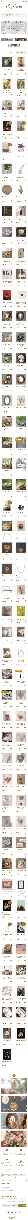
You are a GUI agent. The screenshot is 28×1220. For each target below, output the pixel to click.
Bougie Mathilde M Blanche (7, 935)
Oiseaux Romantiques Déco (21, 618)
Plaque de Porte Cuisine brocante (21, 260)
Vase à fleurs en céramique (21, 155)
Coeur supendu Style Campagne (21, 724)
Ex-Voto (21, 555)
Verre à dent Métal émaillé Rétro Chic (7, 999)
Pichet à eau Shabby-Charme (21, 176)
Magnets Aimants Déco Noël (7, 913)
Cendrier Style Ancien (21, 850)
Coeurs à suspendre (21, 703)
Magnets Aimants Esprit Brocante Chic (7, 1063)
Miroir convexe (21, 365)
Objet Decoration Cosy (7, 302)
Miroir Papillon (7, 344)
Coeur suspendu (21, 765)
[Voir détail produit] (25, 475)
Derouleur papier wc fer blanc (7, 597)
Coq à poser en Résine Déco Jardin (21, 450)
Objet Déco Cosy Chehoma (21, 597)
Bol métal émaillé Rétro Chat (7, 660)
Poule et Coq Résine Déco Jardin (7, 471)
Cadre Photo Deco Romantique (21, 871)
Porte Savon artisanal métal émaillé (7, 1042)
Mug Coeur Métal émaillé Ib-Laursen (21, 302)
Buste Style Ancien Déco (21, 197)
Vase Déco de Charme (21, 91)
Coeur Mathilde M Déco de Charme (7, 745)
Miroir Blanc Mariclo (7, 408)
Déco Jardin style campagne (21, 408)
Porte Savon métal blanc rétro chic (21, 1020)
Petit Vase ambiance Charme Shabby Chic (7, 113)
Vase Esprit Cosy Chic (21, 112)
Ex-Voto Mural (21, 512)
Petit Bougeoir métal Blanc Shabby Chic (21, 936)
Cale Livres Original (21, 912)
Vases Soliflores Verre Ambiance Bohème (7, 92)
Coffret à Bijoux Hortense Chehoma (7, 958)
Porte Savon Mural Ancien (21, 999)
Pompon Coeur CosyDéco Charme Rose (7, 830)
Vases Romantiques (21, 70)
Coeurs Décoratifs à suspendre (7, 724)
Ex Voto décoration (7, 576)
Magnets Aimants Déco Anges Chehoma (21, 1042)
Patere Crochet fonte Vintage (21, 281)
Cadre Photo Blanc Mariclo (21, 892)
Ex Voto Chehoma (21, 533)
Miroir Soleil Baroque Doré (7, 324)
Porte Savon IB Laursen (7, 1020)
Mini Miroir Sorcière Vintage (21, 387)
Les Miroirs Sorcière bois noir (7, 387)
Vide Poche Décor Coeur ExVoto (21, 239)
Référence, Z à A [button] (21, 52)
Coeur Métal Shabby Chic (21, 745)
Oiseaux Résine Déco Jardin (7, 492)
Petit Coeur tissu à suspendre (7, 787)
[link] (8, 1212)
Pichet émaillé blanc (7, 70)
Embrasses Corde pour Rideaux (21, 576)
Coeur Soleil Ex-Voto (7, 555)
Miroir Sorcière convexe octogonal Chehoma (21, 325)
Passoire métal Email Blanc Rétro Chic (21, 640)
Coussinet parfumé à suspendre (21, 829)
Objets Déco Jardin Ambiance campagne (21, 472)
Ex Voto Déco (7, 512)
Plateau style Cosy (7, 239)
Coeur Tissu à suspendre (7, 766)
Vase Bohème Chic (21, 133)
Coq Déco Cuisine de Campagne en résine (7, 619)
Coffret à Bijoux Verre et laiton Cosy (7, 979)
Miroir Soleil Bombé (7, 366)
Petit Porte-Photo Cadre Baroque (7, 871)
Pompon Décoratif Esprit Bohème (21, 218)
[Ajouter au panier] (11, 74)
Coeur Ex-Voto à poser (21, 787)
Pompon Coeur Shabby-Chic (21, 808)
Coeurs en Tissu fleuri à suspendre (7, 808)
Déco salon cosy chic (7, 639)
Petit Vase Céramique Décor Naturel (7, 134)
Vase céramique (7, 155)
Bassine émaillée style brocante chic (21, 978)
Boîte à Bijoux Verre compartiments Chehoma (21, 958)
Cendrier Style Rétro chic (7, 850)
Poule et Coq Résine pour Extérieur (21, 430)
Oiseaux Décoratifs (21, 491)
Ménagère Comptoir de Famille (21, 661)
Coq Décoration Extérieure (7, 429)
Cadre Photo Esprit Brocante (7, 892)
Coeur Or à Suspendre (7, 533)
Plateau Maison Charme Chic (7, 260)
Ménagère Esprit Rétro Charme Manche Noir (21, 682)
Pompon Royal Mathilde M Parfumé (7, 219)
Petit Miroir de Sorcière (21, 345)
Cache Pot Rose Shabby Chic (7, 176)
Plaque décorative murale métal (7, 281)
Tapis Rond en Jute (7, 197)
